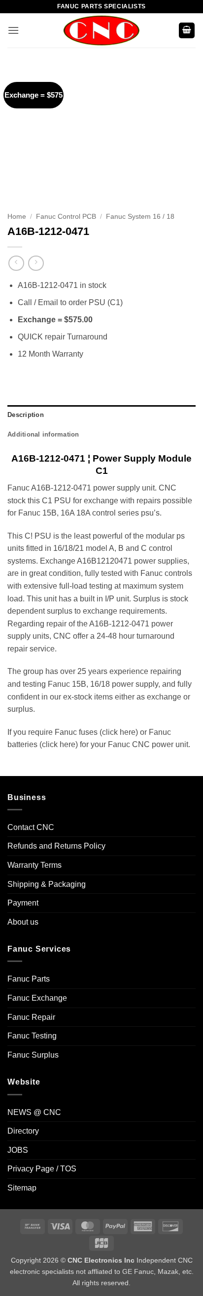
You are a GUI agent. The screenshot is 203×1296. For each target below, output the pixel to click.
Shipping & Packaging (46, 884)
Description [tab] (25, 414)
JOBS (17, 1150)
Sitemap (21, 1188)
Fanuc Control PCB (66, 216)
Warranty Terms (34, 865)
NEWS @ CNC (34, 1112)
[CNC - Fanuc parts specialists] (101, 30)
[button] (13, 30)
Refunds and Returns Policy (56, 846)
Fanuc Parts (28, 979)
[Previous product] (35, 263)
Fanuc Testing (32, 1036)
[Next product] (16, 263)
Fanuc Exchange (37, 998)
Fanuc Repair (31, 1017)
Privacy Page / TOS (41, 1169)
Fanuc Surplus (33, 1055)
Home (16, 216)
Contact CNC (30, 827)
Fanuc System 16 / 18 (140, 216)
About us (22, 922)
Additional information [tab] (43, 434)
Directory (23, 1131)
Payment (22, 903)
